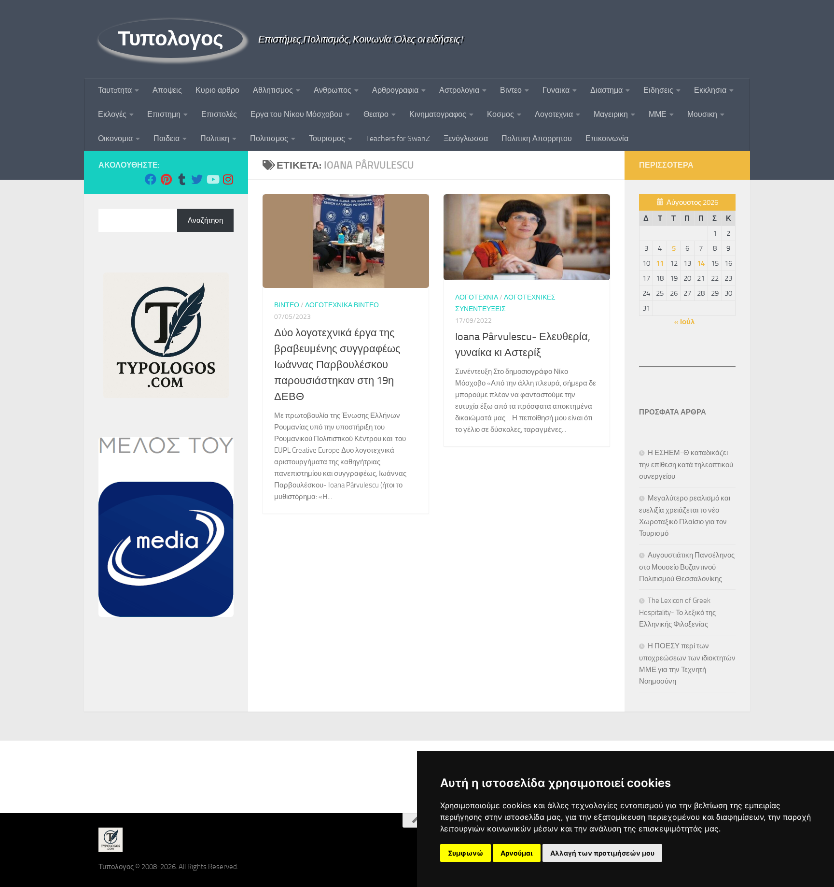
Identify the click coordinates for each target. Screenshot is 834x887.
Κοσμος (500, 114)
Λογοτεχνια (554, 114)
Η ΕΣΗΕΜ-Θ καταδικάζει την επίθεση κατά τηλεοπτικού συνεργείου (686, 464)
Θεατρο (376, 114)
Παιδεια (166, 138)
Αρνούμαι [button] (516, 853)
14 (701, 263)
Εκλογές (112, 114)
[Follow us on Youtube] (212, 179)
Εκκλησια (710, 90)
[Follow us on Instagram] (228, 179)
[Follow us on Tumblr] (181, 179)
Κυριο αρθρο (217, 90)
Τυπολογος (170, 39)
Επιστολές (219, 114)
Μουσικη (702, 114)
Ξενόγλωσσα (466, 138)
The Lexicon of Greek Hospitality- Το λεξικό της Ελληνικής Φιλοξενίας (677, 612)
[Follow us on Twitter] (197, 179)
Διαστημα (606, 90)
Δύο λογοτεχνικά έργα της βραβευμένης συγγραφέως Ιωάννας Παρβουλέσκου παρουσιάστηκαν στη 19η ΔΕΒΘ (337, 365)
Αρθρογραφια (395, 90)
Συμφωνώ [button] (465, 853)
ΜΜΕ (658, 114)
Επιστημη (164, 114)
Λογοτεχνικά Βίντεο (342, 305)
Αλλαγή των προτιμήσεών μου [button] (602, 853)
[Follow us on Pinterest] (166, 179)
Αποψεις (167, 90)
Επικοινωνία (606, 138)
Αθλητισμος (273, 90)
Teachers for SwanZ (398, 138)
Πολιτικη (214, 138)
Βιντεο (511, 90)
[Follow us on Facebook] (150, 179)
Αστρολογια (459, 90)
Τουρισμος (327, 138)
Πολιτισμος (269, 138)
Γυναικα (556, 90)
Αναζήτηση (205, 220)
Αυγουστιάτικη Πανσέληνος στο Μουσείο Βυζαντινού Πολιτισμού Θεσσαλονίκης (687, 567)
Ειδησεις (658, 90)
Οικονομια (115, 138)
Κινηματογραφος (437, 114)
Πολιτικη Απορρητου (536, 138)
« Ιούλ (684, 321)
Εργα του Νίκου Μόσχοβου (296, 114)
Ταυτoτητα (115, 90)
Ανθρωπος (332, 90)
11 (660, 263)
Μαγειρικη (611, 114)
